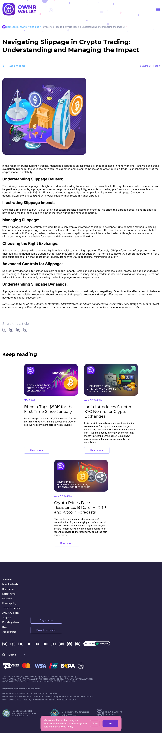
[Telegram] (21, 644)
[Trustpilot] (96, 644)
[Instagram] (53, 644)
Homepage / (13, 26)
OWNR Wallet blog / (31, 26)
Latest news (9, 593)
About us (7, 579)
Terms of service (11, 608)
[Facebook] (12, 644)
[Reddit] (61, 644)
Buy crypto (8, 589)
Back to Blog (17, 66)
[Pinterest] (69, 644)
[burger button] (158, 9)
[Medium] (37, 644)
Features (7, 598)
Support (6, 617)
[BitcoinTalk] (29, 644)
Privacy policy (9, 603)
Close (95, 723)
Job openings (9, 631)
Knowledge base (10, 622)
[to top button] (151, 693)
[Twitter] (4, 644)
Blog (4, 627)
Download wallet (10, 584)
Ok (110, 723)
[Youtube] (45, 644)
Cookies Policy (65, 726)
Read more (36, 450)
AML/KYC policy (10, 612)
